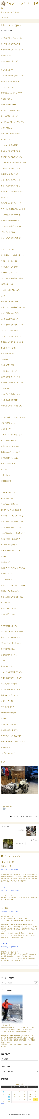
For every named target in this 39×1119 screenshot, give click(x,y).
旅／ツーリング (15, 816)
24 (9, 1099)
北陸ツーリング (33, 816)
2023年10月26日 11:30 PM (9, 869)
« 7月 (2, 1103)
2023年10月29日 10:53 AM (9, 890)
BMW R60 (25, 816)
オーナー (4, 887)
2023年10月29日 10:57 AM (9, 947)
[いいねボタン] (4, 808)
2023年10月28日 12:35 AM (9, 911)
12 (19, 1094)
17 (9, 1097)
